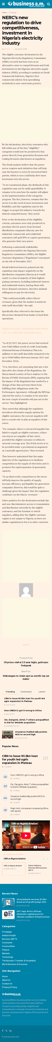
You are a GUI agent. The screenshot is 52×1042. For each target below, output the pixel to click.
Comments (7, 943)
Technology (7, 957)
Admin (7, 49)
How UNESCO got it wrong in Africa (23, 710)
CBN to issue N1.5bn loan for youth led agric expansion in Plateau (24, 699)
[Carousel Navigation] (46, 858)
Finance (5, 950)
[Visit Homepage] (25, 4)
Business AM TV (9, 939)
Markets (6, 953)
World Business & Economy (14, 964)
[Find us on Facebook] (2, 1030)
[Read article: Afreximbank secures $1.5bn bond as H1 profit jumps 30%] (8, 902)
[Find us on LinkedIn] (10, 1030)
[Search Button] (48, 4)
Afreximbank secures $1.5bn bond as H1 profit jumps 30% (32, 900)
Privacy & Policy (9, 987)
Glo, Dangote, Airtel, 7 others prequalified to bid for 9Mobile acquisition (26, 721)
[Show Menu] (3, 4)
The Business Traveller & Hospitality (19, 961)
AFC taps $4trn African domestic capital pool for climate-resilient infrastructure (33, 914)
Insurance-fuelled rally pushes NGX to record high (31, 733)
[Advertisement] (26, 114)
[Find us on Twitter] (6, 1030)
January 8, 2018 (21, 49)
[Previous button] (44, 858)
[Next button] (48, 858)
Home (4, 13)
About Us (6, 980)
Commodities (8, 946)
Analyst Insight (9, 935)
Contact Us (7, 984)
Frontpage (13, 13)
